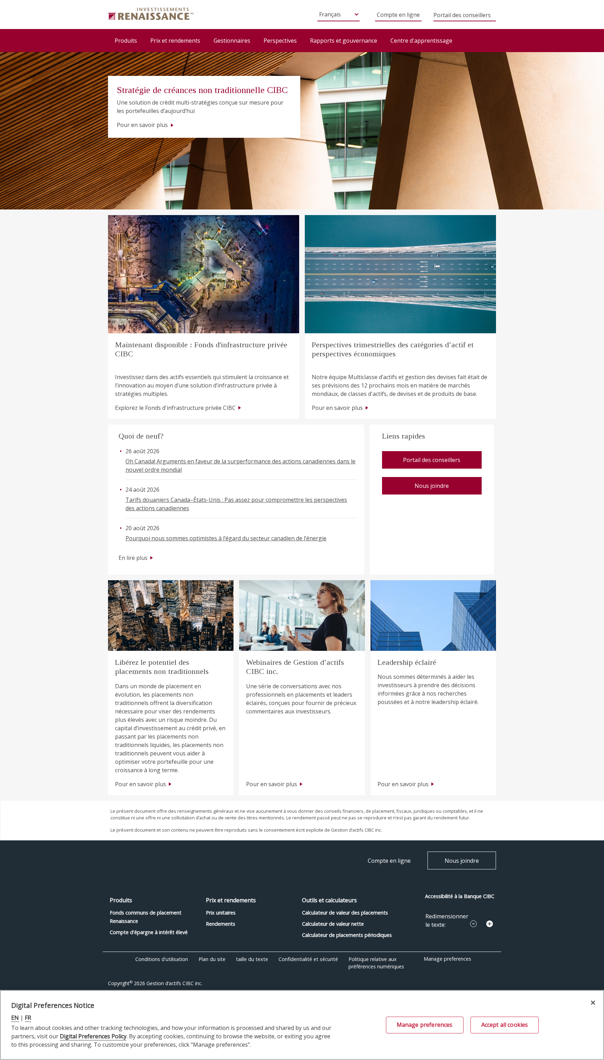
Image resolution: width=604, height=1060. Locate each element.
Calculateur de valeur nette (333, 923)
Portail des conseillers (462, 15)
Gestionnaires (232, 40)
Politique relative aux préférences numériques (376, 963)
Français (330, 14)
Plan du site (212, 959)
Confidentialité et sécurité (308, 959)
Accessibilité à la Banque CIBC (459, 896)
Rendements (220, 923)
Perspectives (280, 40)
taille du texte (252, 959)
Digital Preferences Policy (93, 1036)
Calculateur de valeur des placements (345, 912)
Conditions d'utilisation (161, 959)
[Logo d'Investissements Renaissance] (151, 13)
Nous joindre (432, 486)
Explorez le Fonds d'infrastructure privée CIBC (175, 408)
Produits (126, 40)
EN (15, 1018)
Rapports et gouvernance (343, 40)
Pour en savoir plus (143, 125)
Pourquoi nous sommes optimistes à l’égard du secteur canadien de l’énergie (225, 538)
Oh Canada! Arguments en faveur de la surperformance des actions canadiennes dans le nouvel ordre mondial (240, 465)
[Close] (593, 1002)
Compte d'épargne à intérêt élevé (149, 932)
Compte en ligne (398, 15)
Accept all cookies (504, 1025)
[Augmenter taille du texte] (489, 924)
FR (28, 1018)
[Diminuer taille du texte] (473, 924)
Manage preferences (447, 958)
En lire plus (133, 558)
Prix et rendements (175, 40)
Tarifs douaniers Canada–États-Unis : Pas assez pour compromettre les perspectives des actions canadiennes (236, 504)
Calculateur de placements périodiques (347, 935)
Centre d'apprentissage (421, 40)
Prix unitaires (221, 912)
